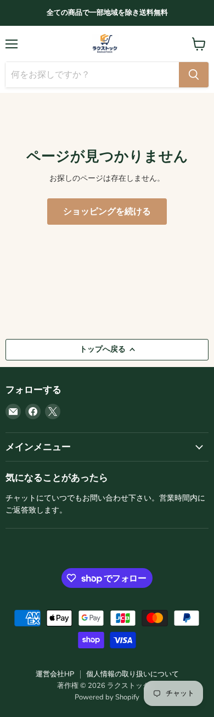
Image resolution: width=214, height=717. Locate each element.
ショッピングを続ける (107, 211)
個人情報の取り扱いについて (132, 674)
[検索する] (194, 74)
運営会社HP (55, 674)
